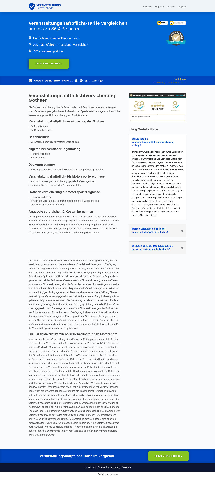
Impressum (90, 467)
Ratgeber (182, 7)
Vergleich (159, 7)
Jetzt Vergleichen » (48, 63)
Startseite (147, 7)
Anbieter (171, 7)
